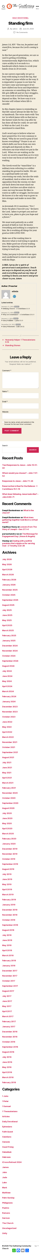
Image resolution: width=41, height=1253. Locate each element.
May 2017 (6, 1006)
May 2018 (6, 945)
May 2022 (7, 727)
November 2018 (9, 915)
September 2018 (10, 925)
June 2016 (7, 1062)
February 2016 (9, 1082)
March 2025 (8, 630)
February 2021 (9, 788)
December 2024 (10, 646)
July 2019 (6, 874)
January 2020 (9, 844)
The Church (7, 1223)
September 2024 (10, 661)
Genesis (6, 1142)
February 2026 (9, 580)
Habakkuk (6, 1152)
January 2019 (8, 905)
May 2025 (7, 620)
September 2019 (10, 864)
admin (15, 29)
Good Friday (8, 1147)
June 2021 (7, 767)
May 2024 (7, 681)
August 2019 (8, 869)
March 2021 (7, 783)
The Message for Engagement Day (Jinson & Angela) (20, 535)
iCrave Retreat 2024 (12, 1162)
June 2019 (7, 879)
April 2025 (7, 625)
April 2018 (7, 950)
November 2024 (10, 651)
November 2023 (10, 712)
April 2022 (7, 732)
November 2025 (10, 590)
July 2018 (6, 935)
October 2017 (8, 981)
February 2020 (9, 839)
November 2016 (9, 1037)
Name (5, 391)
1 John (5, 1096)
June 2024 (7, 676)
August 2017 (8, 991)
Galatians (6, 1137)
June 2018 (7, 940)
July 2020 (7, 813)
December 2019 (9, 849)
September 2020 (10, 803)
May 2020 (7, 823)
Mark (4, 1187)
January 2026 (9, 585)
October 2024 (8, 656)
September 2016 (10, 1047)
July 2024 (7, 671)
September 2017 (10, 986)
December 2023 (10, 706)
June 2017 (7, 1001)
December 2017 (9, 971)
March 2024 (8, 691)
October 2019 (8, 859)
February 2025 (9, 635)
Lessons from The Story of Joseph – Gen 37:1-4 (19, 528)
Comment (6, 371)
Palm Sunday (8, 1198)
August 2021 (8, 757)
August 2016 (8, 1052)
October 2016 (8, 1042)
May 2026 (7, 564)
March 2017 (7, 1016)
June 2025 (7, 615)
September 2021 (10, 752)
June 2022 (7, 722)
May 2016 (6, 1067)
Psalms (5, 1208)
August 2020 (8, 808)
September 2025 (10, 600)
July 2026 (7, 559)
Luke (4, 1182)
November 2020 (10, 793)
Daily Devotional (20, 18)
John (4, 1172)
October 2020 (9, 798)
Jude (4, 1177)
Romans (6, 1213)
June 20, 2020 (28, 29)
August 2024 (8, 666)
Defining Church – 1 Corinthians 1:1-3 (16, 309)
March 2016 (7, 1077)
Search (5, 445)
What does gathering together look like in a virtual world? (20, 519)
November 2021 (9, 742)
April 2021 (7, 778)
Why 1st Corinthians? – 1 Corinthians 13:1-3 (18, 315)
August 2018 (8, 930)
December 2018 (9, 910)
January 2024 (9, 701)
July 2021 (6, 762)
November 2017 (9, 976)
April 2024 (7, 686)
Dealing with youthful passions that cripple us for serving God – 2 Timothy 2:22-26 (18, 543)
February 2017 (9, 1021)
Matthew (6, 1193)
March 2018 (7, 955)
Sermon (17, 306)
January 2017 (8, 1026)
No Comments (22, 32)
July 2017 (6, 996)
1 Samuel (6, 1106)
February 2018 (9, 960)
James (5, 1167)
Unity (4, 1233)
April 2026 (7, 569)
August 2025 (8, 605)
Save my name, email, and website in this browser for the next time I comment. (19, 423)
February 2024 (9, 696)
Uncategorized (9, 1228)
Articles (6, 1116)
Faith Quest (7, 1132)
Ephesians (7, 1126)
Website (5, 412)
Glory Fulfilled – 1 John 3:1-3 (13, 320)
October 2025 (8, 595)
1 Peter (5, 1101)
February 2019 (9, 899)
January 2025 (9, 640)
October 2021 (8, 747)
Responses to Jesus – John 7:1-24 (17, 481)
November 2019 (9, 854)
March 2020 (8, 833)
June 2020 (7, 818)
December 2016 (9, 1032)
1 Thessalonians (9, 1111)
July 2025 (7, 610)
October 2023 (8, 717)
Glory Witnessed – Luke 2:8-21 (13, 327)
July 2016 (6, 1057)
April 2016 (7, 1072)
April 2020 (7, 828)
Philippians (7, 1203)
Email (5, 402)
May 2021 (6, 773)
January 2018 (8, 965)
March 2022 (8, 737)
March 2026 (8, 574)
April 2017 (7, 1011)
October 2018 (8, 920)
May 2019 (6, 884)
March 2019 (7, 894)
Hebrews (6, 1157)
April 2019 (7, 889)
